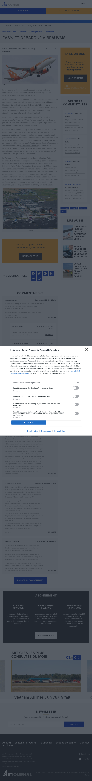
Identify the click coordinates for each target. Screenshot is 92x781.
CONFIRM (28, 422)
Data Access (46, 431)
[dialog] (46, 391)
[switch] (76, 388)
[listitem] (46, 382)
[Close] (87, 350)
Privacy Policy (59, 431)
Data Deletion (32, 431)
